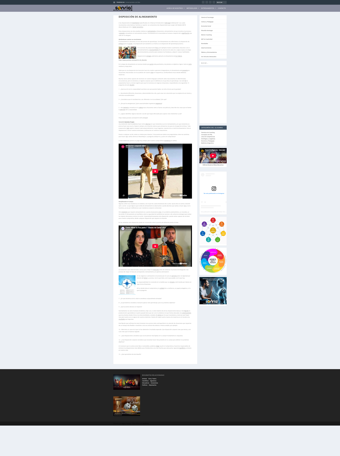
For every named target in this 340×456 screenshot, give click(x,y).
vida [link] (152, 72)
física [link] (156, 48)
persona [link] (174, 276)
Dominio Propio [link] (129, 122)
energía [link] (149, 56)
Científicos (145, 381)
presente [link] (185, 70)
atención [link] (122, 109)
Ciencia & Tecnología (207, 17)
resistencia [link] (167, 140)
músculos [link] (156, 270)
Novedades (204, 43)
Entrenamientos (207, 8)
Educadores (145, 383)
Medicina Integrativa (207, 143)
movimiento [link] (135, 23)
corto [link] (189, 64)
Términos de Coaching (208, 132)
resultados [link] (122, 319)
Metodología (192, 8)
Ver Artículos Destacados (208, 56)
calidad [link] (162, 288)
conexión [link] (122, 33)
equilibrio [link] (182, 348)
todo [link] (128, 128)
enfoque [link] (121, 43)
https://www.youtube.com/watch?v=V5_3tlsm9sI (133, 60)
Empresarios (152, 385)
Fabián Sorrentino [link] (137, 27)
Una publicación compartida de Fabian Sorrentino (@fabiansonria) (219, 211)
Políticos (144, 385)
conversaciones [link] (186, 313)
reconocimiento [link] (154, 50)
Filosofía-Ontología (207, 30)
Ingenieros (153, 381)
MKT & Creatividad (206, 39)
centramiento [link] (152, 31)
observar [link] (148, 124)
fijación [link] (186, 311)
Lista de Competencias (208, 136)
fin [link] (185, 81)
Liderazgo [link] (167, 23)
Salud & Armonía (206, 48)
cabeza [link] (141, 107)
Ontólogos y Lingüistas (208, 139)
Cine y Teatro (152, 378)
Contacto (222, 8)
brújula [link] (172, 282)
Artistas (144, 378)
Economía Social (206, 26)
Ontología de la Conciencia (133, 2)
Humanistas (154, 383)
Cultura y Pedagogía (207, 22)
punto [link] (151, 64)
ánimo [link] (159, 315)
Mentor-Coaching (206, 35)
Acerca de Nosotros (175, 8)
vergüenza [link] (158, 103)
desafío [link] (132, 85)
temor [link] (145, 278)
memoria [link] (126, 107)
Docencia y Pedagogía (207, 141)
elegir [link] (157, 346)
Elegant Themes (126, 423)
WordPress (146, 423)
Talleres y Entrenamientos (209, 52)
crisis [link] (159, 212)
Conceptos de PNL (206, 134)
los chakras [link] (178, 56)
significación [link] (185, 33)
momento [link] (124, 212)
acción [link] (130, 43)
